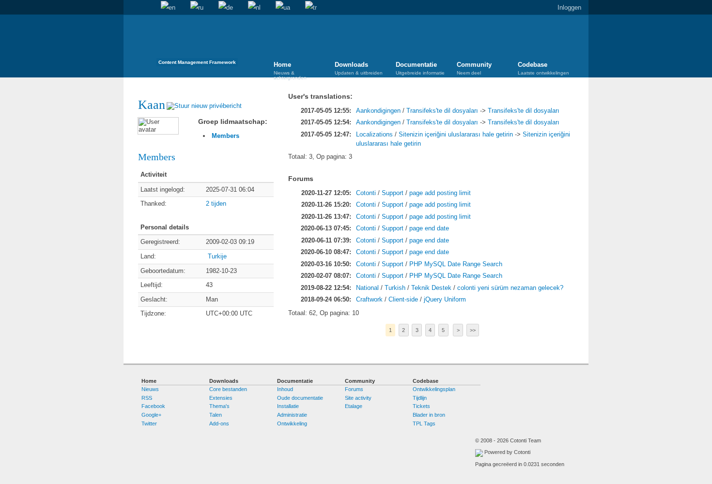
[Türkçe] (311, 8)
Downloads (359, 68)
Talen (215, 415)
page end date (429, 228)
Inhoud (285, 389)
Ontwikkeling (292, 423)
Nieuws (150, 389)
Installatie (288, 406)
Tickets (421, 406)
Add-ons (219, 423)
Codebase (543, 68)
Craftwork (369, 299)
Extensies (220, 398)
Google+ (151, 415)
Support (392, 193)
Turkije (217, 256)
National (367, 287)
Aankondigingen (378, 110)
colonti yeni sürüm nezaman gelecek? (510, 287)
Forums (354, 389)
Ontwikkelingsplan (434, 389)
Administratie (292, 415)
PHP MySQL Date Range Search (455, 264)
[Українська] (282, 8)
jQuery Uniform (445, 299)
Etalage (353, 406)
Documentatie (420, 68)
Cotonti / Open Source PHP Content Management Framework (197, 43)
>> (473, 330)
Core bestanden (228, 389)
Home (131, 8)
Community (474, 68)
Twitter (149, 423)
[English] (168, 8)
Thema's (219, 406)
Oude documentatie (300, 398)
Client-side (403, 299)
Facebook (153, 406)
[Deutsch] (225, 8)
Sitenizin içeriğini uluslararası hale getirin (456, 134)
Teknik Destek (431, 287)
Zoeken (146, 8)
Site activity (358, 398)
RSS (146, 398)
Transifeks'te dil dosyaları (442, 110)
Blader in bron (429, 415)
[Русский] (197, 8)
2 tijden (216, 203)
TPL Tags (424, 423)
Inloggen (569, 7)
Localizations (374, 134)
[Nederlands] (254, 8)
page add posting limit (440, 193)
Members (225, 135)
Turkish (395, 287)
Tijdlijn (420, 398)
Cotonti (366, 193)
